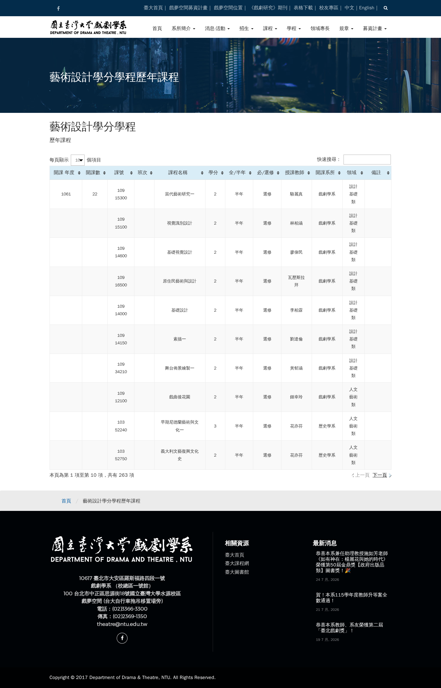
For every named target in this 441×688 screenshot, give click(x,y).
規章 (344, 29)
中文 (349, 8)
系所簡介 (182, 29)
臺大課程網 (237, 563)
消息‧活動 (216, 29)
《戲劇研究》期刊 (268, 8)
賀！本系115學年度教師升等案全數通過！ (351, 598)
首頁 (157, 29)
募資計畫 (373, 29)
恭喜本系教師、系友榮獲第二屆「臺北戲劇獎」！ (349, 628)
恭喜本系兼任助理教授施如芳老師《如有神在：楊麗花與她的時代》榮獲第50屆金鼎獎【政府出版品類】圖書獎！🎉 (352, 562)
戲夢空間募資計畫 (188, 8)
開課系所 (325, 173)
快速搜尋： (329, 159)
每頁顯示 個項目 (75, 160)
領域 (351, 173)
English (366, 8)
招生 (244, 29)
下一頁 (380, 475)
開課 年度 (64, 173)
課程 (268, 29)
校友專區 (328, 8)
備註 (376, 173)
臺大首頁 (153, 8)
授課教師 (294, 173)
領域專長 (320, 29)
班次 (142, 173)
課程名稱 (178, 173)
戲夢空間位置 (228, 8)
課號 (119, 173)
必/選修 (265, 173)
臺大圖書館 (237, 572)
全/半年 (237, 173)
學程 (292, 29)
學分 (213, 173)
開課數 (93, 173)
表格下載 (303, 8)
